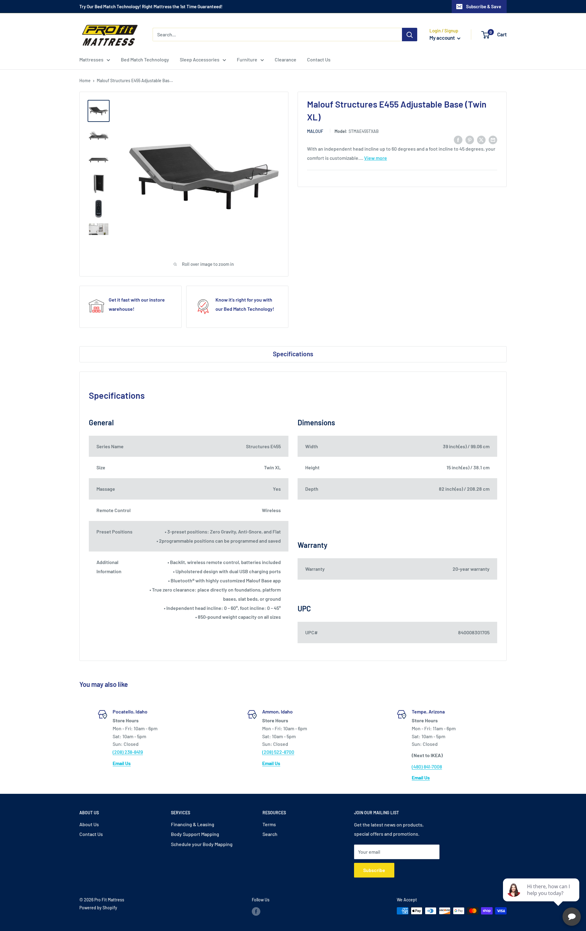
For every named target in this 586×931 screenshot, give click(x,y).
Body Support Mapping (195, 834)
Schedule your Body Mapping (202, 844)
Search (269, 834)
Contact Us (319, 59)
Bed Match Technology (145, 59)
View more (375, 158)
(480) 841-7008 (427, 766)
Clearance (285, 59)
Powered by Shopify (98, 907)
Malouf (315, 131)
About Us (89, 824)
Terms (269, 824)
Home (85, 80)
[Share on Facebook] (458, 139)
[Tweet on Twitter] (481, 139)
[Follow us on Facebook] (256, 911)
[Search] (409, 34)
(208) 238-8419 (128, 752)
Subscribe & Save (483, 6)
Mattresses (91, 59)
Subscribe (374, 870)
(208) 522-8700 (278, 752)
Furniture (247, 59)
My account (442, 38)
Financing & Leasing (192, 824)
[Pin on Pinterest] (469, 139)
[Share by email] (493, 139)
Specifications (293, 353)
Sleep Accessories (199, 59)
